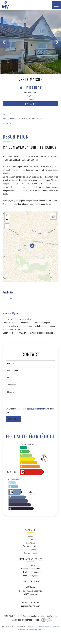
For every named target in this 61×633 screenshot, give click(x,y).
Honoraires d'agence (48, 615)
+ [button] (7, 215)
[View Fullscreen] (7, 226)
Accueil (5, 114)
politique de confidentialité (38, 408)
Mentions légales (29, 615)
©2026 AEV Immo (12, 615)
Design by (50, 620)
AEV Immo (30, 587)
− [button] (7, 219)
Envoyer (13, 419)
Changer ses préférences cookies (24, 619)
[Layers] (53, 216)
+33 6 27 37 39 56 (30, 602)
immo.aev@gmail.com (30, 605)
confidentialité (42, 627)
